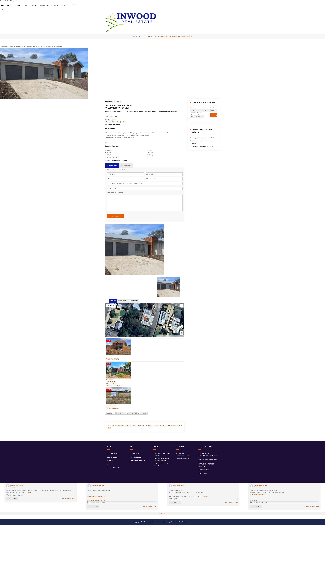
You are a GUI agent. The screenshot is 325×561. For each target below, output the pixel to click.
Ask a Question (121, 122)
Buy (2, 5)
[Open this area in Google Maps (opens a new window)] (108, 335)
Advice (33, 5)
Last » (145, 413)
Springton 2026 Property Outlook (203, 138)
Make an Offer (110, 122)
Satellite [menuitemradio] (111, 305)
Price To (212, 107)
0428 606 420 (75, 5)
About (53, 5)
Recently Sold (134, 453)
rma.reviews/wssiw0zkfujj (96, 500)
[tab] (112, 165)
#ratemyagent (92, 496)
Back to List (112, 100)
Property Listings (113, 453)
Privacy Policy (203, 473)
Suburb (192, 107)
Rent (27, 5)
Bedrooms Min (192, 113)
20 (133, 413)
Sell (8, 5)
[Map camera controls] (181, 327)
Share (73, 498)
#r (250, 500)
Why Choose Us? (136, 457)
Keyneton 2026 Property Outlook (203, 146)
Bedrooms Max (199, 113)
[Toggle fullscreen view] (181, 305)
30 (136, 413)
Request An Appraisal (137, 461)
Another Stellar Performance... (181, 522)
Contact (63, 5)
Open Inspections (113, 457)
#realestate (102, 496)
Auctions (17, 5)
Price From (206, 107)
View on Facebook (66, 498)
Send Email (213, 456)
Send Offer (115, 216)
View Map (201, 466)
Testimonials (44, 5)
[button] (145, 318)
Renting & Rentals (113, 468)
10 (130, 413)
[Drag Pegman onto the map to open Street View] (181, 333)
